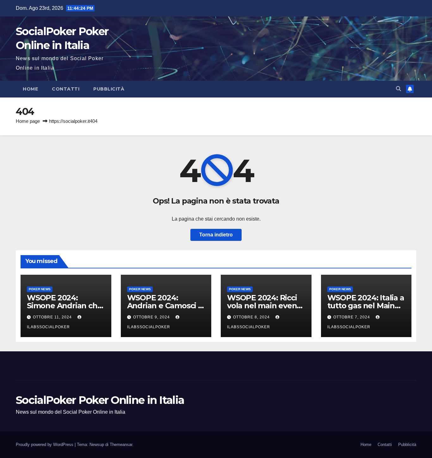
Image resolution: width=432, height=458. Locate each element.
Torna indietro (216, 234)
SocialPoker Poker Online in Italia (100, 400)
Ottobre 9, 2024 (152, 317)
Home (30, 89)
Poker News (40, 289)
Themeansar (121, 444)
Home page (28, 121)
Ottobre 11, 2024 (53, 317)
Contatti (65, 89)
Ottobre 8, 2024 (252, 317)
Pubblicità (108, 89)
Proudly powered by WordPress (45, 444)
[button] (398, 88)
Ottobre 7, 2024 (352, 317)
